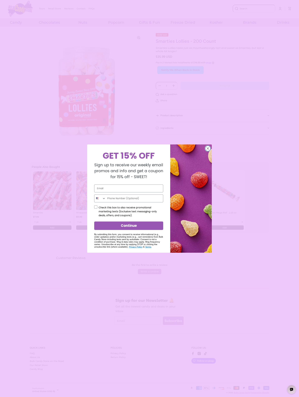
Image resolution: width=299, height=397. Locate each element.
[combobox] (100, 198)
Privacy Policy (135, 247)
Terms (148, 247)
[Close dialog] (208, 148)
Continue (129, 225)
